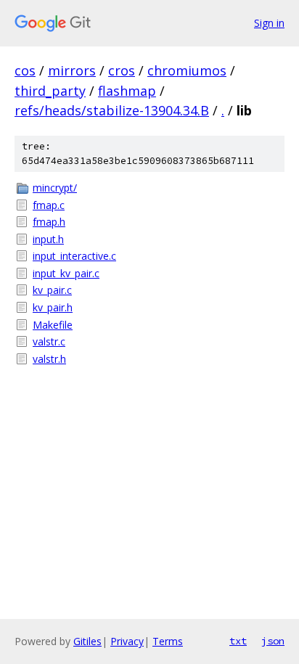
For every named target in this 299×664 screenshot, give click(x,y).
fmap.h (49, 222)
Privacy (127, 641)
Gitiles (87, 641)
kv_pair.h (53, 307)
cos (25, 70)
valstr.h (49, 359)
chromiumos (186, 70)
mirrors (72, 70)
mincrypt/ (55, 187)
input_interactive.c (74, 256)
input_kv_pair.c (66, 273)
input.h (48, 239)
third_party (50, 90)
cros (121, 70)
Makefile (53, 325)
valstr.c (49, 341)
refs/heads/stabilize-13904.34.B (112, 110)
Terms (167, 641)
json (272, 640)
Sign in (269, 23)
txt (238, 640)
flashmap (127, 90)
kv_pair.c (52, 290)
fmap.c (49, 205)
